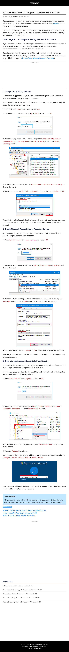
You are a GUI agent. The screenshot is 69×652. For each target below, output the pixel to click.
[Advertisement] (34, 76)
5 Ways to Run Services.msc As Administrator (18, 586)
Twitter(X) (31, 648)
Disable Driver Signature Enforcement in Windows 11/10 (22, 602)
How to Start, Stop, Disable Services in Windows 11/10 (21, 598)
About (24, 646)
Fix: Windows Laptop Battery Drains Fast (20, 515)
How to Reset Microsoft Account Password (38, 58)
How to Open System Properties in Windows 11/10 (20, 594)
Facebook (38, 648)
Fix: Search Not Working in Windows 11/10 (21, 513)
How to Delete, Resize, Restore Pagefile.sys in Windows (25, 510)
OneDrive (55, 23)
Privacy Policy (31, 646)
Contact (44, 646)
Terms (39, 646)
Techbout (34, 3)
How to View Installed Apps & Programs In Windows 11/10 (22, 590)
